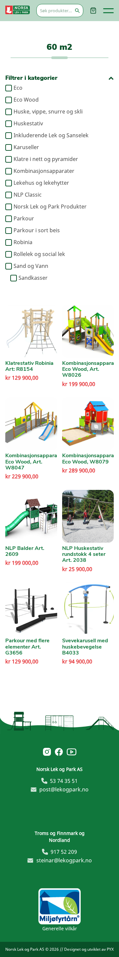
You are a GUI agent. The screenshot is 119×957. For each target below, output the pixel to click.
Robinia (23, 242)
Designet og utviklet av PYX (89, 949)
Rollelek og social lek (39, 254)
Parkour (24, 218)
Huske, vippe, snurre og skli (48, 112)
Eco (18, 88)
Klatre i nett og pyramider (46, 159)
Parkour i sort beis (37, 230)
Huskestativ (28, 123)
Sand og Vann (31, 266)
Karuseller (26, 147)
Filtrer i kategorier (31, 78)
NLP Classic (28, 195)
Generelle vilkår (59, 928)
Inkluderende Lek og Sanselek (51, 135)
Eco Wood (26, 100)
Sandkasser (33, 278)
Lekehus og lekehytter (41, 183)
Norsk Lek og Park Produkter (50, 207)
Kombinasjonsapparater (44, 171)
